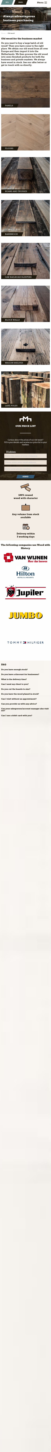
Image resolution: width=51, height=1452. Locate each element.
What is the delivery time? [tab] (14, 679)
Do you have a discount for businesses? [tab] (20, 674)
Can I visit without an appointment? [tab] (19, 699)
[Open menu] (45, 3)
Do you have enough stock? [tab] (14, 669)
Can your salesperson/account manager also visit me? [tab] (25, 710)
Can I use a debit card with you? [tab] (16, 715)
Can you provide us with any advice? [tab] (19, 704)
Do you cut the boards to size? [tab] (15, 689)
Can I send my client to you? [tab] (15, 684)
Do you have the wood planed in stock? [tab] (20, 694)
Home (3, 33)
